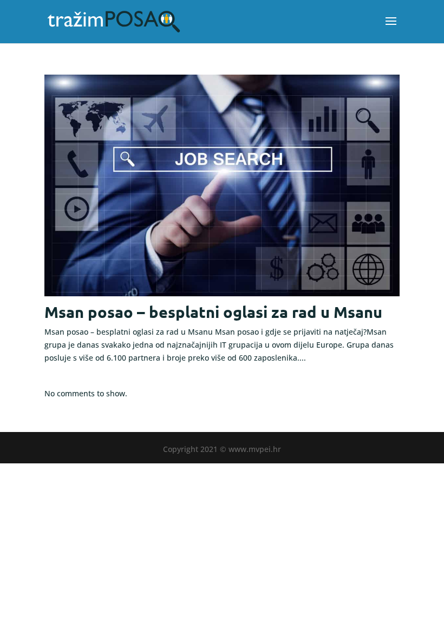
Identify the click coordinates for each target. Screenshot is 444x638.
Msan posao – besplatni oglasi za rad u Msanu (213, 312)
